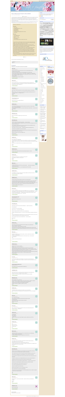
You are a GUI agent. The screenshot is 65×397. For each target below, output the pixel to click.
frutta (14, 62)
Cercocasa (29, 249)
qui (27, 248)
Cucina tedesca (42, 81)
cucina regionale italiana (46, 24)
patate (50, 31)
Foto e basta (41, 89)
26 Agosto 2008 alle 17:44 (14, 377)
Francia (50, 26)
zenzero (52, 34)
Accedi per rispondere (14, 85)
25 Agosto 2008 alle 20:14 (14, 339)
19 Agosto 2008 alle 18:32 (14, 81)
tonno (42, 34)
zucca (41, 35)
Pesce (41, 97)
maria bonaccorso (42, 120)
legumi (47, 29)
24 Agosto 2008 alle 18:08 (14, 296)
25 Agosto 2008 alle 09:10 (14, 322)
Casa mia (41, 72)
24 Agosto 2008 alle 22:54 (14, 306)
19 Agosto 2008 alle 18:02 (14, 69)
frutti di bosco (46, 27)
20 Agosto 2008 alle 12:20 (14, 171)
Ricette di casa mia (42, 98)
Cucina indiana (42, 80)
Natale (46, 30)
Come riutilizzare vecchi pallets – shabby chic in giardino (43, 107)
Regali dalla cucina (43, 32)
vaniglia (49, 34)
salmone (50, 32)
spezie (41, 33)
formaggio (46, 26)
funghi (43, 28)
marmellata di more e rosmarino (33, 22)
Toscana (44, 34)
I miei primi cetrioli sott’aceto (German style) (43, 126)
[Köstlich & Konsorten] (50, 84)
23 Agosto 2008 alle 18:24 (14, 278)
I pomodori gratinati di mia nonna (42, 121)
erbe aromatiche (48, 25)
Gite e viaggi (41, 91)
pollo (53, 31)
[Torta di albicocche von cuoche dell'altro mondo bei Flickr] (24, 16)
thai (40, 34)
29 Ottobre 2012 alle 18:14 (15, 386)
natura (49, 30)
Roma (48, 32)
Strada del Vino (47, 33)
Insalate (41, 92)
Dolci (40, 82)
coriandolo (46, 23)
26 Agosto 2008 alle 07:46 (14, 349)
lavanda (44, 29)
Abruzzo (41, 22)
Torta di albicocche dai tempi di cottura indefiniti (21, 13)
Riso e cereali (41, 99)
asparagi (48, 22)
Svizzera (51, 33)
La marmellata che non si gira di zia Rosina (43, 119)
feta (40, 26)
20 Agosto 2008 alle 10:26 (14, 149)
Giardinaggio (41, 90)
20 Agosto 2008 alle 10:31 (14, 155)
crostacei (51, 23)
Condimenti (41, 73)
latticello (41, 29)
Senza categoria (42, 100)
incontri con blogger (50, 28)
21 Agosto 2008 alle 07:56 (14, 204)
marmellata (51, 29)
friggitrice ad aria (42, 106)
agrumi (44, 22)
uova (46, 34)
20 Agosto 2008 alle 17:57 (14, 189)
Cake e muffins (42, 85)
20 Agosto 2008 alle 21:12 (14, 197)
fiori (43, 26)
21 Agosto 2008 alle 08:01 (14, 223)
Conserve (41, 74)
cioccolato (52, 22)
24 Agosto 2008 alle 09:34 (14, 288)
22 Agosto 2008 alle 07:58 (14, 257)
